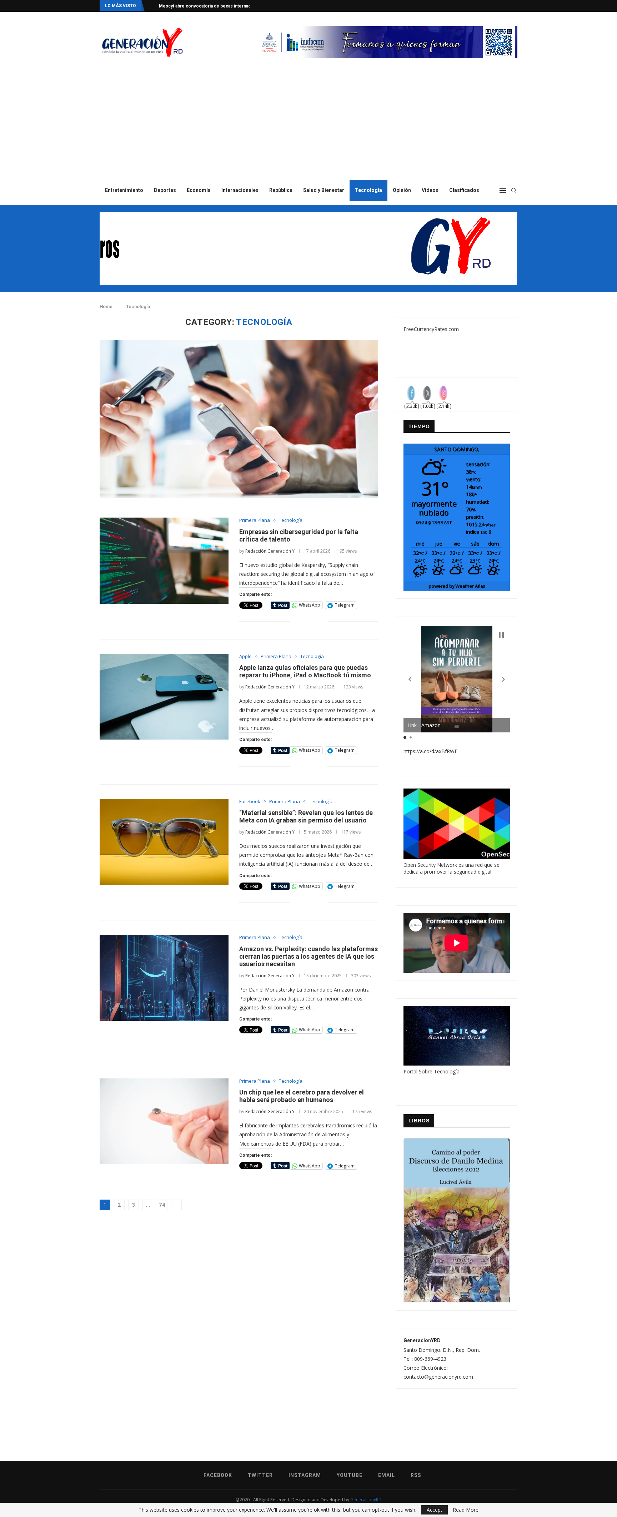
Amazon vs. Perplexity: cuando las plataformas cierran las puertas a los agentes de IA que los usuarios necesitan (308, 956)
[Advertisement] (308, 126)
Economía (199, 190)
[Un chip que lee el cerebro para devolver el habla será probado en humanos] (164, 1121)
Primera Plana (254, 520)
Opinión (402, 190)
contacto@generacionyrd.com (438, 1376)
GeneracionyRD (366, 1500)
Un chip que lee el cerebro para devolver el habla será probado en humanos (301, 1095)
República (280, 190)
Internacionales (240, 190)
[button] (410, 679)
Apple (245, 656)
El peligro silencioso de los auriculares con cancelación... (218, 6)
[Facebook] (488, 6)
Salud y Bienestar (323, 190)
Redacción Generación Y (270, 551)
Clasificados (464, 190)
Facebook (249, 802)
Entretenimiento (124, 190)
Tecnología (368, 190)
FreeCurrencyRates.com (431, 329)
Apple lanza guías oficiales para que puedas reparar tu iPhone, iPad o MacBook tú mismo (305, 671)
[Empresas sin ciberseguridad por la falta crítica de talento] (164, 560)
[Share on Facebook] (300, 621)
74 (162, 1205)
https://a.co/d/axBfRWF (430, 751)
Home (106, 306)
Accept (434, 1509)
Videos (430, 190)
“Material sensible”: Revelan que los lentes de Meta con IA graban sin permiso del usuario (306, 816)
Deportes (165, 190)
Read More (465, 1509)
